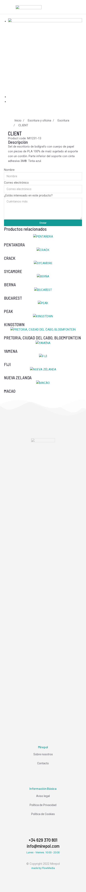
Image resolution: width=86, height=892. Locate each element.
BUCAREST (13, 297)
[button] (8, 7)
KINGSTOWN (14, 324)
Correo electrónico (16, 182)
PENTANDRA (14, 244)
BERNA (10, 284)
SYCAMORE (13, 271)
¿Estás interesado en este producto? (28, 195)
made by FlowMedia (43, 868)
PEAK (8, 311)
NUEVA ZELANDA (18, 377)
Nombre (9, 170)
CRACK (9, 258)
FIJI (7, 364)
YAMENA (10, 351)
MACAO (9, 390)
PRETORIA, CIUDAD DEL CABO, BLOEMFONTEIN (42, 337)
